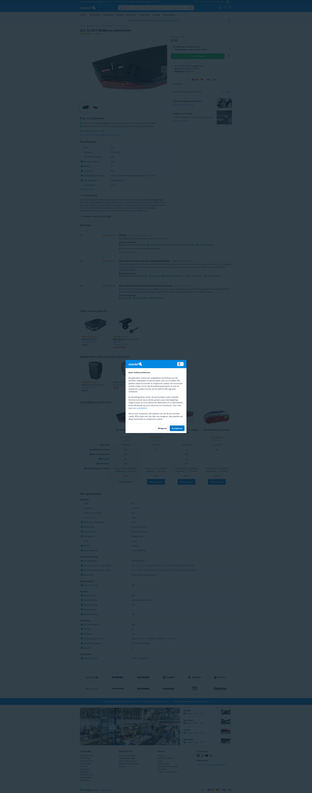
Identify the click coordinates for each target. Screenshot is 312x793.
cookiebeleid (141, 408)
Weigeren (162, 428)
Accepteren (177, 428)
